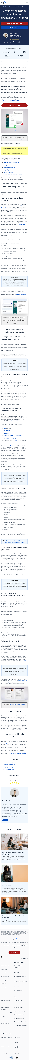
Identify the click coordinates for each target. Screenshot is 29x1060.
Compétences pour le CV (6, 1012)
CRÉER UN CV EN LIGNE (14, 105)
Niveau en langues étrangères (10, 438)
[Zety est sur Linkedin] (4, 957)
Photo (5, 428)
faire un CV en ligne (18, 139)
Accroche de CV (7, 430)
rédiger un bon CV (15, 420)
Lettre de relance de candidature (5, 1008)
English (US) (17, 1037)
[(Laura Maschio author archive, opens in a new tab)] (5, 37)
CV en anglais (6, 169)
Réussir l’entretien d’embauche (7, 1004)
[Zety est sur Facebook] (1, 957)
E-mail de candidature (5, 1000)
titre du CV (19, 427)
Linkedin (5, 820)
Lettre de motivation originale (20, 981)
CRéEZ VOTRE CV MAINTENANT (14, 23)
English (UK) (10, 1037)
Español (9, 1040)
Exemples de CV (4, 972)
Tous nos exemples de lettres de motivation (13, 174)
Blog (6, 6)
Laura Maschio (13, 33)
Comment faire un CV (5, 976)
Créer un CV (14, 306)
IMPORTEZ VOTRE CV (14, 27)
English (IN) (3, 1037)
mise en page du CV (7, 445)
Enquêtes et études (5, 1023)
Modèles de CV (4, 969)
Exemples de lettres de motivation (19, 971)
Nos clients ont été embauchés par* (14, 48)
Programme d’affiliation (19, 1029)
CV (9, 6)
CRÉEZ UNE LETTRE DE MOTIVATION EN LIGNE (14, 693)
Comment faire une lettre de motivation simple (20, 977)
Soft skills (3, 1016)
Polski (9, 1046)
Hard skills (3, 1020)
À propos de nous (18, 1000)
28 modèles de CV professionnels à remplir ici (11, 100)
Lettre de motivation (19, 962)
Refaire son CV (7, 164)
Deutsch (2, 1040)
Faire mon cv (14, 952)
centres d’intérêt (16, 440)
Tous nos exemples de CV (9, 172)
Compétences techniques (9, 435)
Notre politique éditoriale (19, 1014)
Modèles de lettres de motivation (18, 966)
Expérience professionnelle (9, 432)
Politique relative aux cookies (20, 1025)
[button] (26, 3)
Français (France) (16, 1041)
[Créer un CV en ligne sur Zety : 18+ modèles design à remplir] (3, 3)
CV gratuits (3, 983)
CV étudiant (6, 170)
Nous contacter (17, 1004)
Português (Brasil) (17, 1047)
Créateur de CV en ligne (6, 965)
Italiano (2, 1046)
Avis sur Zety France (18, 1007)
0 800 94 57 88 (24, 958)
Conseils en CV (4, 987)
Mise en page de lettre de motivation (19, 985)
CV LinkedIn (6, 165)
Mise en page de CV (5, 980)
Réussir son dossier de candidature (11, 162)
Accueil (2, 6)
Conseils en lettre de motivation (18, 991)
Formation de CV (7, 433)
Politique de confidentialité (20, 1021)
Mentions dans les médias (19, 1011)
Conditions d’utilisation (19, 1018)
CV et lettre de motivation (9, 167)
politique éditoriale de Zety (12, 743)
